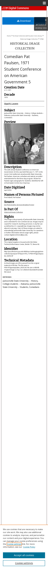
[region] (24, 547)
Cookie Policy (29, 547)
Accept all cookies (24, 555)
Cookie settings (14, 544)
